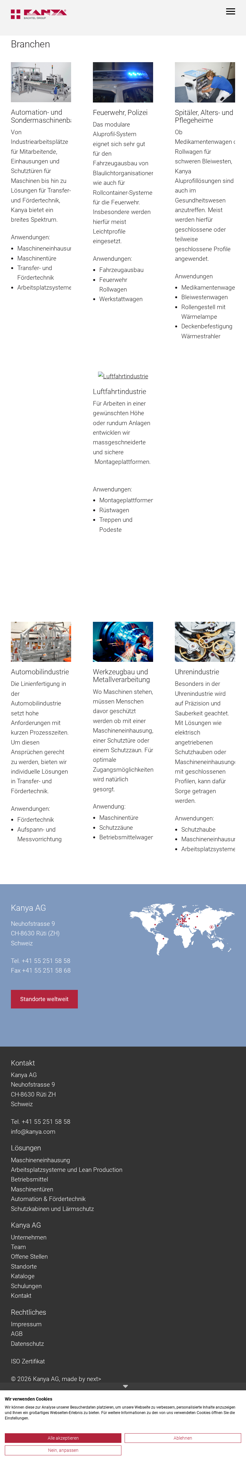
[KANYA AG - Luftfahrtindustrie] (123, 376)
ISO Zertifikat (28, 1361)
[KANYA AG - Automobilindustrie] (41, 641)
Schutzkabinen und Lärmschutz (52, 1209)
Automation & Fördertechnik (48, 1199)
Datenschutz (27, 1343)
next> (94, 1379)
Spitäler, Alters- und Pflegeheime (204, 116)
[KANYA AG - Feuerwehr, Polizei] (123, 82)
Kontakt (21, 1295)
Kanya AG (28, 908)
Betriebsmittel (29, 1179)
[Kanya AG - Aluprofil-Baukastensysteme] (42, 14)
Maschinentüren (32, 1189)
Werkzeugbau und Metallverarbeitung (121, 676)
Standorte (24, 1266)
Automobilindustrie (40, 672)
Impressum (26, 1324)
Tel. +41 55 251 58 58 (40, 1121)
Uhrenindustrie (197, 672)
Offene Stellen (29, 1256)
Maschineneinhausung (40, 1160)
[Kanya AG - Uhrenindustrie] (205, 641)
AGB (17, 1333)
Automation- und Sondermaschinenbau (44, 116)
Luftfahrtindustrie (119, 392)
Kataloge (23, 1276)
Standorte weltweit (44, 999)
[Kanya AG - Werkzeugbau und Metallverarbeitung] (123, 641)
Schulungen (26, 1286)
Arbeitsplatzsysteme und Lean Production (66, 1169)
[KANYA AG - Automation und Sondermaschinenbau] (41, 82)
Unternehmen (28, 1237)
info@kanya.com (33, 1131)
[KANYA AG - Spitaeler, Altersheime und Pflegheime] (205, 82)
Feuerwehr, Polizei (120, 113)
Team (18, 1247)
